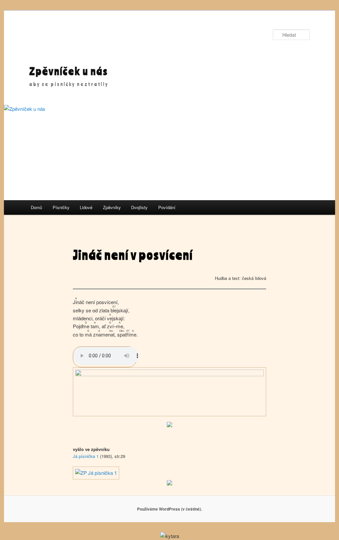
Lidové (86, 207)
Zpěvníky (112, 207)
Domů (36, 207)
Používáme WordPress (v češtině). (169, 509)
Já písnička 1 (86, 456)
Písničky (61, 207)
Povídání (166, 207)
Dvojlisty (139, 207)
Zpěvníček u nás (68, 71)
